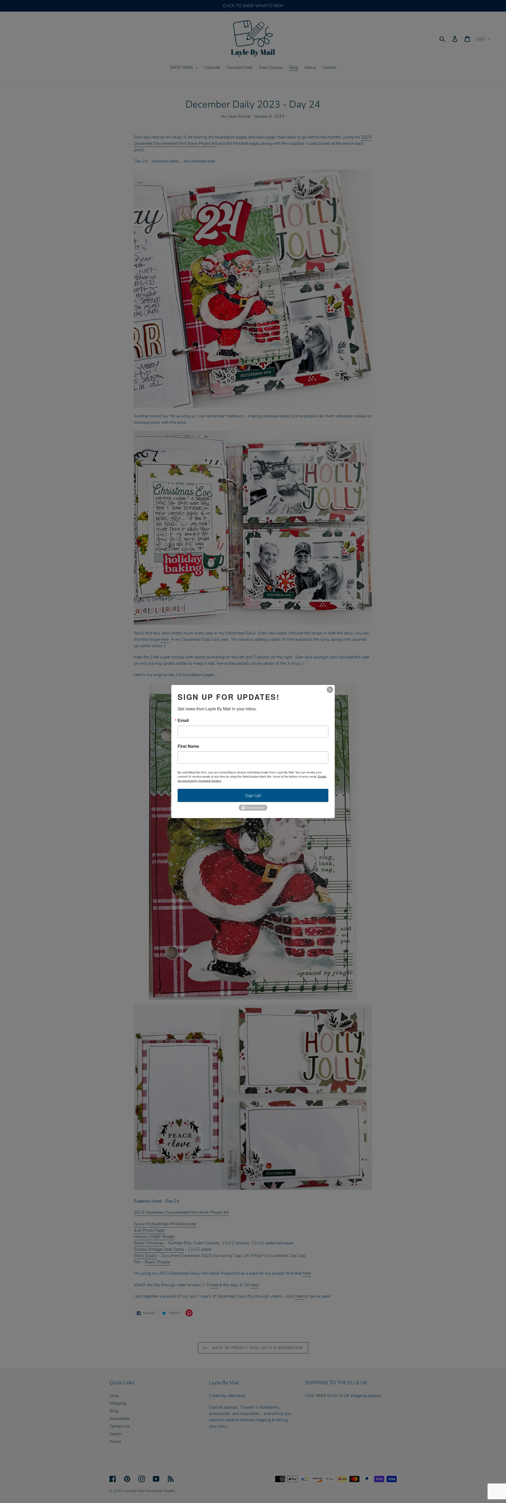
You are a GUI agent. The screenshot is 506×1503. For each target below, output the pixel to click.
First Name (188, 746)
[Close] (330, 690)
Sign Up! (253, 795)
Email (183, 720)
